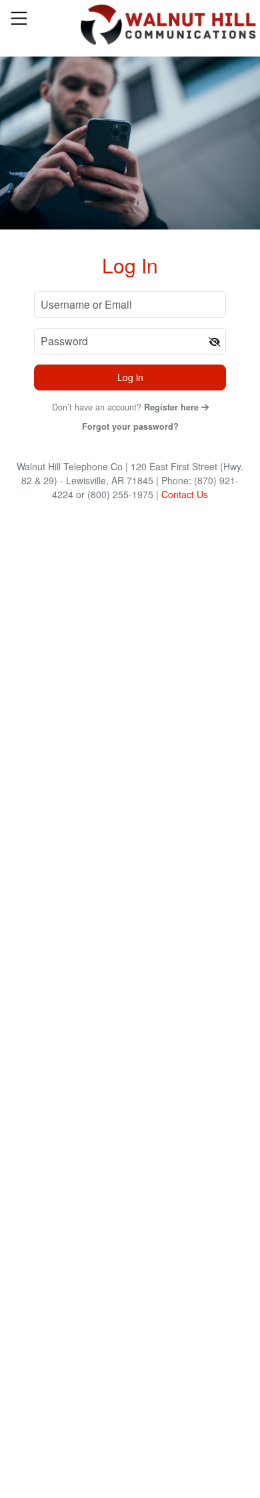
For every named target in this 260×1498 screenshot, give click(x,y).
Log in (130, 377)
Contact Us (184, 494)
